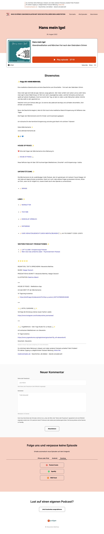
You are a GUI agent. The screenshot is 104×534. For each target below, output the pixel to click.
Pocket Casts (53, 465)
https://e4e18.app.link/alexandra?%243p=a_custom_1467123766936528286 (44, 297)
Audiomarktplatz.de (31, 7)
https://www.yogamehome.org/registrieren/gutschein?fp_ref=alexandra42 (42, 337)
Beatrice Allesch (33, 277)
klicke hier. (61, 4)
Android (54, 458)
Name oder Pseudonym (23, 378)
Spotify (53, 471)
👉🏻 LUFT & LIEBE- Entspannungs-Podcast (33, 249)
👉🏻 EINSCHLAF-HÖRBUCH (28, 219)
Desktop (63, 458)
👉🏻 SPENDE (23, 188)
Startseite (72, 14)
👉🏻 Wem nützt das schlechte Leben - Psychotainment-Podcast (40, 251)
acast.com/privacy (33, 344)
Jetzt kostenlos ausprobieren (52, 509)
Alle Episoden (83, 14)
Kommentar (20, 390)
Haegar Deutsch (28, 270)
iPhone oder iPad (43, 458)
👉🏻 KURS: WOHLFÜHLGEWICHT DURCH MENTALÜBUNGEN (39, 233)
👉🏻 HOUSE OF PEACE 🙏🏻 (26, 157)
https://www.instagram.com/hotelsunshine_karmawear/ (36, 315)
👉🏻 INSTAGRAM (25, 226)
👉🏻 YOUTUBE (24, 212)
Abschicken (52, 429)
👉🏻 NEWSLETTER (25, 205)
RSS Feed (53, 478)
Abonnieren (94, 14)
